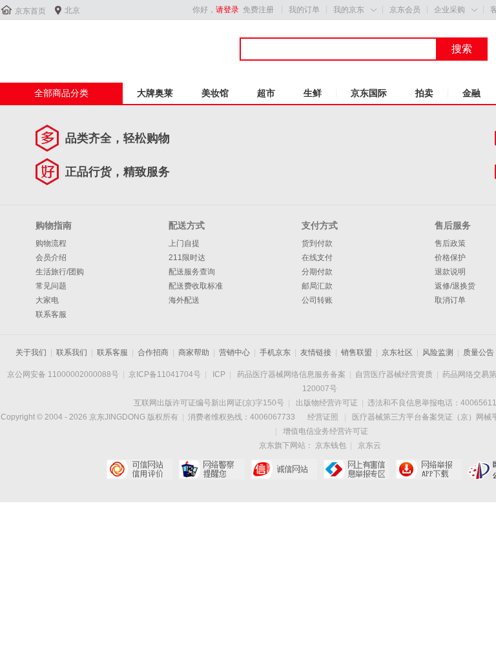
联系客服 (51, 314)
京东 (43, 44)
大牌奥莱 (155, 93)
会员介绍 (51, 257)
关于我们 (31, 352)
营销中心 (234, 352)
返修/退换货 (455, 285)
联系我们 (71, 352)
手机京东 (275, 352)
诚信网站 (284, 469)
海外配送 (184, 300)
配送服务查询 (192, 271)
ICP (218, 374)
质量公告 (478, 352)
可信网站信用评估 (139, 469)
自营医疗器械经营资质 (394, 374)
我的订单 (304, 9)
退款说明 (450, 271)
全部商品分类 (61, 93)
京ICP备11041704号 (165, 374)
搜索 (461, 48)
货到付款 (317, 243)
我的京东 (348, 9)
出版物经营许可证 (327, 402)
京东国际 (369, 93)
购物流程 (51, 243)
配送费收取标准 (196, 285)
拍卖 (424, 93)
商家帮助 (193, 352)
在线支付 (317, 257)
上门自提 (184, 243)
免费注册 (258, 9)
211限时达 (187, 257)
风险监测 (437, 352)
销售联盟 (356, 352)
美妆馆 (215, 93)
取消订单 (450, 300)
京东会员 (404, 9)
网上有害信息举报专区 (356, 469)
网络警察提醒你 (211, 469)
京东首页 (30, 10)
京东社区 (397, 352)
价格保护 (450, 257)
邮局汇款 (317, 285)
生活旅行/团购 (60, 271)
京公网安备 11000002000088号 (63, 374)
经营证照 (322, 417)
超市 (266, 93)
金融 (471, 93)
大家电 (47, 300)
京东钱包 (330, 445)
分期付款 (317, 271)
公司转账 (317, 300)
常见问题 (51, 285)
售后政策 (450, 243)
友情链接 (315, 352)
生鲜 (313, 93)
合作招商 (153, 352)
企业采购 (449, 9)
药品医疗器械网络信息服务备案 (291, 374)
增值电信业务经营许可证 (325, 431)
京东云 (369, 445)
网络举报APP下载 (428, 469)
